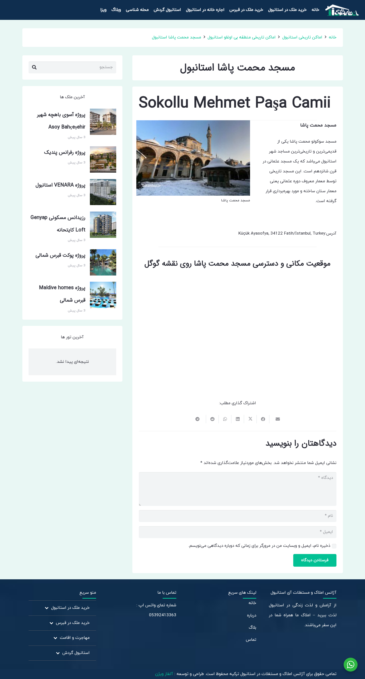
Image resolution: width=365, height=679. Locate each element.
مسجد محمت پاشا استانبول (176, 37)
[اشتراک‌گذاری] (262, 419)
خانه (332, 37)
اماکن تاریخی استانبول (302, 37)
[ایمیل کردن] (275, 419)
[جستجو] (34, 67)
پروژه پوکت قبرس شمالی (60, 255)
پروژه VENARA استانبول (60, 185)
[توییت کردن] (250, 419)
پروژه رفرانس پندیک (64, 152)
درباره (251, 615)
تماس (251, 640)
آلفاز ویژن (164, 674)
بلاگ (252, 628)
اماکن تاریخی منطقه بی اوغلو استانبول (242, 37)
